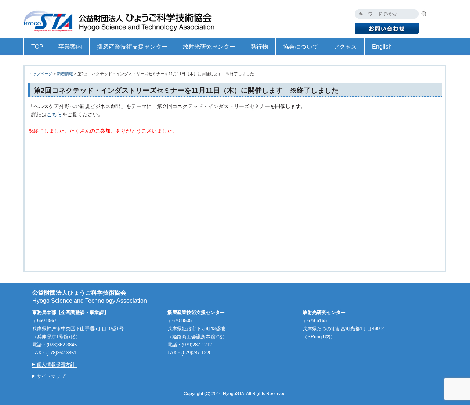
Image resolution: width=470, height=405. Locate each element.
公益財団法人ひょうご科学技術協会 (123, 19)
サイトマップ (51, 376)
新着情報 (65, 73)
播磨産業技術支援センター (132, 47)
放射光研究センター (208, 47)
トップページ (40, 73)
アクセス (345, 47)
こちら (54, 114)
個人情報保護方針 (56, 364)
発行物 (259, 47)
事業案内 (70, 47)
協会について (300, 47)
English (382, 47)
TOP (37, 47)
